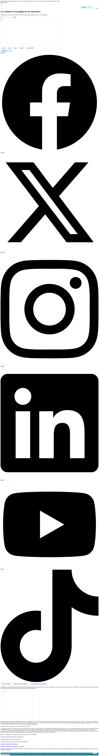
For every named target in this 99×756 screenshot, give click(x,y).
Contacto (4, 47)
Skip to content (4, 2)
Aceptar (94, 753)
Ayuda (9, 47)
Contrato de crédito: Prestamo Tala (20, 683)
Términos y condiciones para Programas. (9, 744)
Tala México (30, 722)
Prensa (15, 47)
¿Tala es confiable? (30, 47)
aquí (6, 736)
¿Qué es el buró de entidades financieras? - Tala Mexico (80, 722)
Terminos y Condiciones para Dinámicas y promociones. (13, 746)
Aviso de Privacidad (6, 683)
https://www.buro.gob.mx (9, 722)
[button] (96, 7)
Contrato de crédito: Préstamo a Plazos (39, 683)
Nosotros (21, 47)
